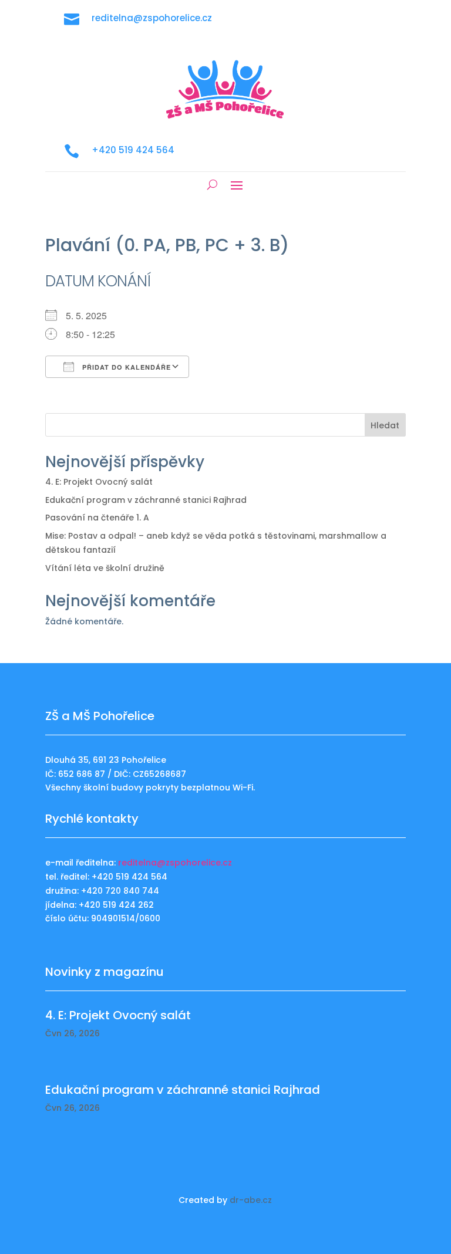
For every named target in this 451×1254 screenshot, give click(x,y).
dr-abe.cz (251, 1200)
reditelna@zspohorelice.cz (175, 862)
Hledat (385, 425)
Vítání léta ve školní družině (104, 568)
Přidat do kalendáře (125, 367)
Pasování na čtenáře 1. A (97, 517)
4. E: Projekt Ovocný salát (99, 482)
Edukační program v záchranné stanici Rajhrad (146, 500)
